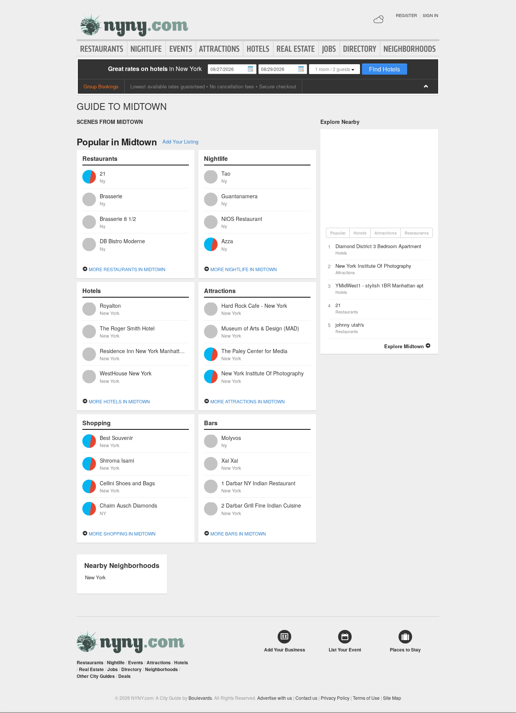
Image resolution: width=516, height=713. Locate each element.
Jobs (329, 49)
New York (95, 577)
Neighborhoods (409, 49)
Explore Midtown (404, 346)
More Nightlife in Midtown (243, 269)
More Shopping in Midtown (122, 533)
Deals (124, 676)
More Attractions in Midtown (247, 401)
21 (338, 305)
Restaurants (102, 49)
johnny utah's (349, 324)
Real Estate (295, 49)
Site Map (392, 697)
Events (181, 49)
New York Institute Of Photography (373, 265)
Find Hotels (384, 69)
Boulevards (200, 697)
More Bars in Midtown (237, 533)
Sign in (430, 15)
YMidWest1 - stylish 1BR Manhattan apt (379, 285)
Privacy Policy (335, 697)
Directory (360, 49)
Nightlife (146, 49)
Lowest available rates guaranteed (167, 86)
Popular (338, 233)
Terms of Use (366, 697)
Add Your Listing (180, 141)
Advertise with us (274, 697)
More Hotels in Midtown (119, 401)
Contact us (306, 697)
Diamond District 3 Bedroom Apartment (378, 246)
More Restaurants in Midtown (126, 269)
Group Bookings (101, 86)
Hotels (258, 49)
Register (406, 15)
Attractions (219, 49)
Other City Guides (96, 676)
